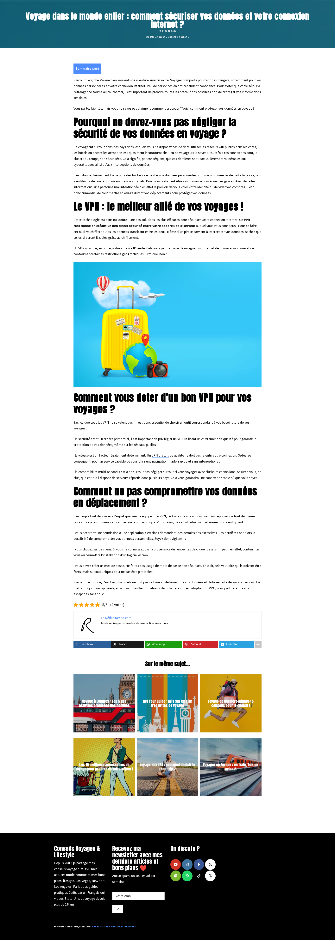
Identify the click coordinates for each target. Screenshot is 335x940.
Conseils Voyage (177, 37)
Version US (130, 926)
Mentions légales (114, 926)
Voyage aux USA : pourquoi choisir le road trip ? (167, 767)
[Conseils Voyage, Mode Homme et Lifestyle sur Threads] (210, 875)
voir (95, 68)
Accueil (150, 37)
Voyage (161, 37)
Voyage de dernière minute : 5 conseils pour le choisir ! (231, 703)
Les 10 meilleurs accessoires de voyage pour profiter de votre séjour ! (104, 767)
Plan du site (98, 926)
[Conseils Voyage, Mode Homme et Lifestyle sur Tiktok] (199, 875)
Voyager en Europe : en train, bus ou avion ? (230, 767)
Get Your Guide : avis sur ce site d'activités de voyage (167, 703)
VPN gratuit (160, 455)
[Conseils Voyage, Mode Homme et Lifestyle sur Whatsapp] (187, 875)
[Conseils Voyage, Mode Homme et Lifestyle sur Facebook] (199, 864)
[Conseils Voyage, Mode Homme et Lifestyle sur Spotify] (175, 875)
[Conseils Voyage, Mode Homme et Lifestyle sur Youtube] (175, 864)
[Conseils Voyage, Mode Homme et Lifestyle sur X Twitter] (210, 864)
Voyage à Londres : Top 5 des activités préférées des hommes (104, 703)
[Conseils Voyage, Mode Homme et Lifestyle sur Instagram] (187, 864)
